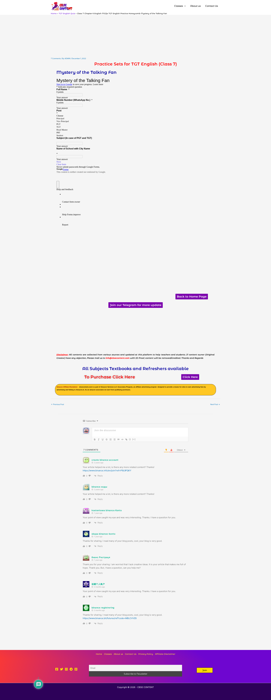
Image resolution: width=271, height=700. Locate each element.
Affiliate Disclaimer (165, 654)
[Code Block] (122, 439)
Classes (108, 654)
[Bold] (95, 439)
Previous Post (57, 404)
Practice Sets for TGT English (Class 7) (135, 64)
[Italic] (99, 439)
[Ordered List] (110, 439)
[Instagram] (66, 669)
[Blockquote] (118, 439)
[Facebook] (56, 669)
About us (118, 654)
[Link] (126, 439)
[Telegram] (71, 669)
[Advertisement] (135, 36)
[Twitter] (61, 669)
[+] (134, 439)
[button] (205, 670)
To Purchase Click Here (109, 377)
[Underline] (103, 439)
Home (99, 654)
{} (130, 439)
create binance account (105, 460)
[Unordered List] (114, 439)
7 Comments (56, 58)
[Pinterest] (75, 669)
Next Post (215, 404)
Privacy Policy (145, 654)
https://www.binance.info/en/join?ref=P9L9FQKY (107, 470)
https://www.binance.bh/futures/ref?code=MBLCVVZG (110, 618)
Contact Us (130, 654)
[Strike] (107, 439)
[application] (184, 6)
